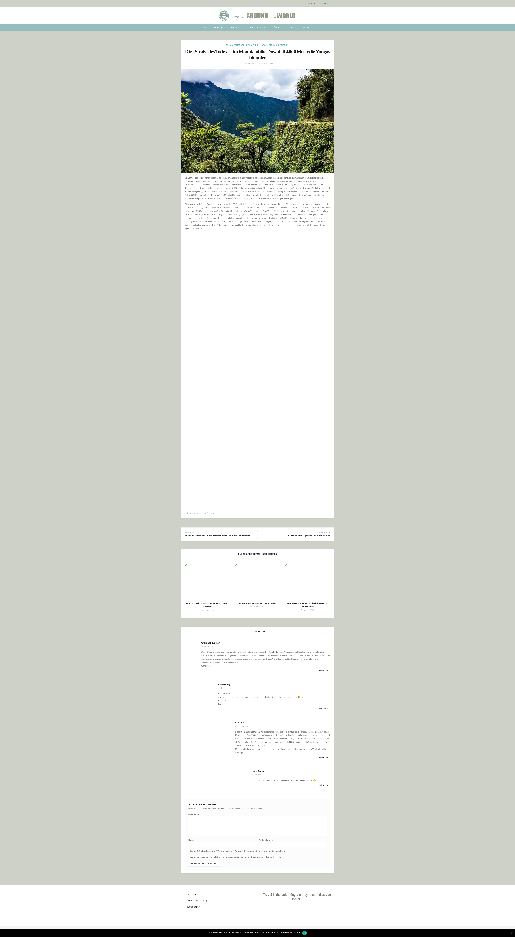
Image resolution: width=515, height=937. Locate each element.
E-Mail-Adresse (267, 840)
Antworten (323, 671)
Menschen (262, 27)
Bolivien (251, 45)
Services (294, 27)
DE (322, 3)
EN (326, 3)
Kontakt (312, 3)
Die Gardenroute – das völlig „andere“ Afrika (257, 603)
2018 (228, 45)
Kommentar (194, 814)
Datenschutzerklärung (196, 900)
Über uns (278, 27)
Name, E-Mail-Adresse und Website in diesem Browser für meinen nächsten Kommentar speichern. (237, 851)
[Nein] (511, 933)
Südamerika (282, 45)
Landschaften (265, 45)
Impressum (191, 894)
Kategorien (218, 27)
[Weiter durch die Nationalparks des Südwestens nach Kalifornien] (207, 581)
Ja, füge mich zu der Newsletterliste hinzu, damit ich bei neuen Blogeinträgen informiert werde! (236, 857)
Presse (306, 27)
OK (304, 933)
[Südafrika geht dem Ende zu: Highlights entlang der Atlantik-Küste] (307, 581)
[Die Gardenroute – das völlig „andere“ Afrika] (257, 581)
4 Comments (210, 513)
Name (191, 840)
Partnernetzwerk (193, 907)
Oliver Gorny (267, 64)
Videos (249, 27)
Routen (235, 27)
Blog (205, 27)
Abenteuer (238, 45)
